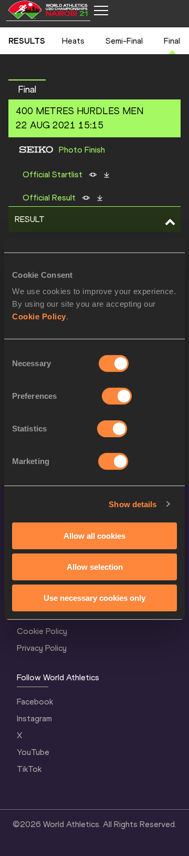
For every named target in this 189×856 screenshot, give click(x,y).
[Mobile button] (100, 10)
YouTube (33, 752)
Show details (132, 503)
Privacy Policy (42, 648)
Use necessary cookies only (94, 597)
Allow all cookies (94, 535)
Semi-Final (124, 41)
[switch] (117, 396)
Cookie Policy (39, 316)
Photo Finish (82, 150)
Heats (73, 41)
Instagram (34, 718)
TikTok (29, 769)
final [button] (27, 89)
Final (172, 41)
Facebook (35, 702)
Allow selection (95, 566)
